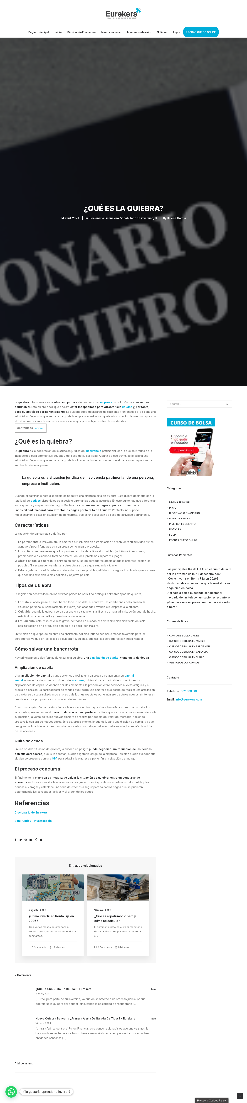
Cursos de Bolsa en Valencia (188, 651)
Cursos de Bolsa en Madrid (187, 641)
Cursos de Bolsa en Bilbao (187, 657)
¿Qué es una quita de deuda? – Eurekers (63, 989)
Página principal (38, 32)
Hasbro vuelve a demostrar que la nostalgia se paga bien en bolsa (198, 586)
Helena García (176, 218)
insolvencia (93, 450)
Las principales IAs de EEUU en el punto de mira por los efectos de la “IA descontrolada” (199, 571)
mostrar (39, 428)
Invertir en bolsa (111, 32)
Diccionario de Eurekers (31, 812)
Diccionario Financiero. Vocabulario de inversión (121, 218)
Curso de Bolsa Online (184, 635)
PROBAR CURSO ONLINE (201, 32)
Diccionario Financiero (81, 32)
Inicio (58, 32)
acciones (78, 680)
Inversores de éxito (139, 32)
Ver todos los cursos (184, 662)
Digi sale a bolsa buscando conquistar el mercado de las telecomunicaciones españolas (199, 595)
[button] (11, 1092)
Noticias (162, 32)
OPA (54, 758)
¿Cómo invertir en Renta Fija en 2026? (192, 578)
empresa (106, 402)
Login (176, 32)
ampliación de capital (104, 657)
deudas (127, 406)
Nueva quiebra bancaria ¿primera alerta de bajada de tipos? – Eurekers (85, 1018)
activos (36, 500)
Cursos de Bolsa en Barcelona (190, 646)
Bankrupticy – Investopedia (33, 820)
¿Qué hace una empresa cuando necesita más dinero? (198, 605)
